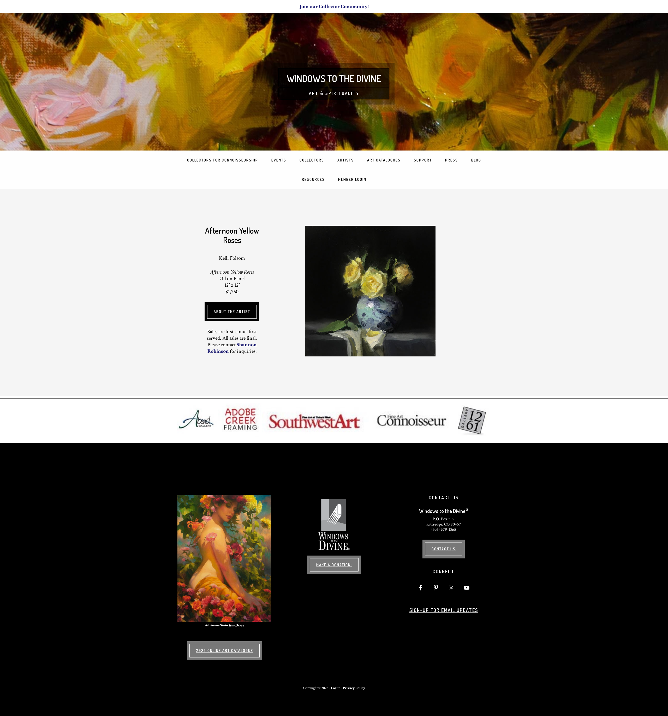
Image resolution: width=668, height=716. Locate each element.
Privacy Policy (354, 688)
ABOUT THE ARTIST (232, 311)
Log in (336, 688)
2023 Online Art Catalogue (224, 650)
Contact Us (444, 549)
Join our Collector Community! (334, 6)
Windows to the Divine (334, 78)
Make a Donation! (334, 565)
